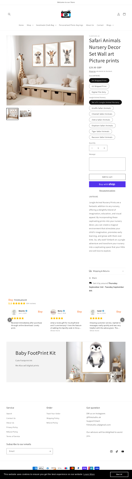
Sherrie (21, 311)
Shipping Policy (53, 418)
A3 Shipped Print (99, 86)
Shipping (92, 71)
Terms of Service (13, 436)
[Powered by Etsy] (40, 311)
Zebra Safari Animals (101, 120)
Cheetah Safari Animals (102, 114)
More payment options (107, 190)
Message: (92, 154)
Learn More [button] (89, 474)
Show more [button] (55, 330)
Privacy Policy (12, 427)
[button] (9, 14)
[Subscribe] (50, 451)
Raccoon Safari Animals (102, 137)
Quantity (92, 143)
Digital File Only (99, 92)
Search (9, 413)
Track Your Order (53, 413)
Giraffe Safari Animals (101, 108)
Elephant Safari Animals (102, 125)
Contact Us (11, 418)
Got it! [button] (119, 474)
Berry (60, 311)
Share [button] (94, 278)
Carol (99, 311)
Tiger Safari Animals (100, 131)
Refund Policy (12, 432)
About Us (10, 423)
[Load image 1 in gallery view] (12, 114)
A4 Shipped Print (99, 80)
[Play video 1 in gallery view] (25, 114)
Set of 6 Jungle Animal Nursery (105, 102)
